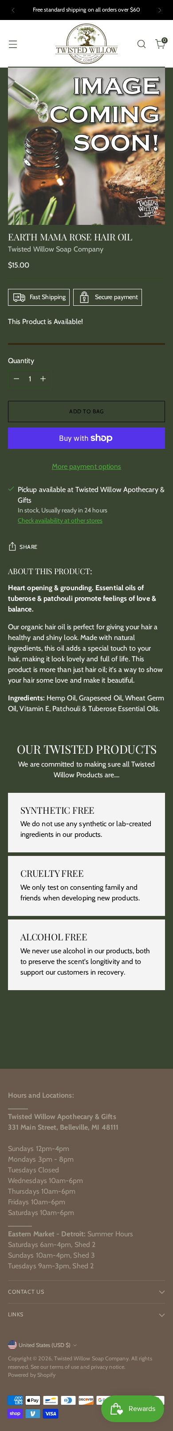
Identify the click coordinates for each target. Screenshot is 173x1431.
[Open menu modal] (13, 44)
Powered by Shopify (31, 1374)
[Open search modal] (141, 44)
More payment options (87, 466)
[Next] (159, 10)
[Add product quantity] (43, 379)
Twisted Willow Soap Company (55, 249)
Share (29, 547)
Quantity (21, 360)
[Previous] (13, 10)
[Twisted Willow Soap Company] (86, 44)
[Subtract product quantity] (16, 379)
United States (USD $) (45, 1345)
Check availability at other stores (60, 520)
